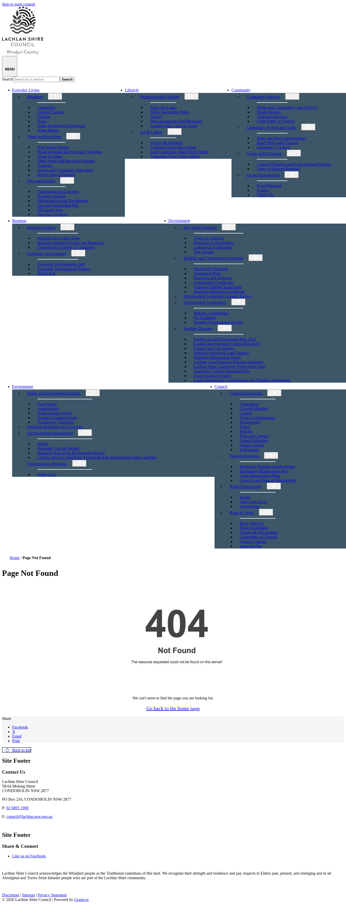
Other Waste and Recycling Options (66, 161)
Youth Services (269, 112)
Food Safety (47, 404)
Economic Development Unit (60, 264)
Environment (22, 386)
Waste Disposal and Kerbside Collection (69, 152)
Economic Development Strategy (63, 269)
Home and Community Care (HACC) (287, 107)
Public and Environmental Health (54, 393)
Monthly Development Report (218, 322)
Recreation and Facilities (159, 97)
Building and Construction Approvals (213, 258)
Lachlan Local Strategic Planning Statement (229, 362)
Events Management (263, 175)
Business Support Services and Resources (70, 243)
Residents (35, 97)
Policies (246, 431)
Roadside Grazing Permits (58, 448)
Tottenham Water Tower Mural (175, 156)
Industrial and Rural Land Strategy (221, 353)
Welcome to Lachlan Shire (58, 238)
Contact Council (50, 112)
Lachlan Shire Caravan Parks (173, 126)
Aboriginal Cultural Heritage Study (222, 371)
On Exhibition (205, 318)
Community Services (263, 97)
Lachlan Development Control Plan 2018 (227, 344)
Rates (41, 121)
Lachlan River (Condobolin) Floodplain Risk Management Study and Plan (97, 457)
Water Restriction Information (61, 126)
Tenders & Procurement (259, 532)
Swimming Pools (207, 273)
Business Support (41, 227)
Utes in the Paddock (166, 143)
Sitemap (28, 895)
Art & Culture (151, 132)
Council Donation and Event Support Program (294, 164)
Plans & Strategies (244, 456)
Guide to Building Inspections (218, 287)
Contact (263, 190)
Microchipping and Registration (62, 201)
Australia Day (251, 546)
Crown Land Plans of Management (268, 480)
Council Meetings (254, 408)
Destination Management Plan (264, 471)
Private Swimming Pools (57, 418)
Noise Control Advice (54, 413)
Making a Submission (211, 313)
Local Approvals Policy (213, 376)
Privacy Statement (52, 895)
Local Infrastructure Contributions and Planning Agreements (242, 380)
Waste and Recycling (44, 136)
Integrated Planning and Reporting (267, 466)
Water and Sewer (253, 502)
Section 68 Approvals (211, 269)
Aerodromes (250, 506)
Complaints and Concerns (58, 191)
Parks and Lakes (163, 107)
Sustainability (48, 408)
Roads (245, 497)
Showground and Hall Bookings (176, 121)
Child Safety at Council (275, 121)
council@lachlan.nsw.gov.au (29, 816)
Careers (246, 413)
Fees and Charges (254, 436)
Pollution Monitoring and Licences (55, 427)
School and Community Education (65, 170)
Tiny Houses (204, 252)
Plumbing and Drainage (213, 278)
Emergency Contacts (273, 147)
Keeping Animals (51, 196)
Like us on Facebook (29, 856)
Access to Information (257, 418)
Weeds (42, 444)
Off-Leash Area (50, 210)
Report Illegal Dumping (56, 174)
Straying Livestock (52, 214)
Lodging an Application (213, 247)
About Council (252, 445)
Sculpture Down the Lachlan (173, 147)
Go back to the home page (173, 708)
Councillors (249, 404)
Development (179, 221)
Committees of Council (258, 537)
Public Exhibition (254, 528)
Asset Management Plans (260, 476)
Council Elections (254, 440)
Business (19, 221)
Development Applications (205, 302)
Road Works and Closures (278, 143)
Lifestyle (132, 90)
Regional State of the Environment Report (71, 453)
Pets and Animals (41, 181)
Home (15, 558)
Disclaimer (10, 895)
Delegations (249, 449)
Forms (245, 427)
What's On (265, 195)
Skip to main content (18, 4)
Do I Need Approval (200, 227)
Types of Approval (209, 238)
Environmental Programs (47, 464)
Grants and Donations (264, 153)
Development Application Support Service (217, 296)
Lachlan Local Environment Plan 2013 (225, 339)
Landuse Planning (198, 328)
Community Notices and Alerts (271, 127)
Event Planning (269, 186)
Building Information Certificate (219, 291)
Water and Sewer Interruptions (281, 138)
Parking (43, 116)
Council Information (246, 393)
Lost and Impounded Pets (57, 205)
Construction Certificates (213, 282)
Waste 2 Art (46, 474)
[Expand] (47, 89)
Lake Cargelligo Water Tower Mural (179, 152)
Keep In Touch (242, 512)
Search (7, 79)
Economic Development (46, 253)
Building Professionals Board (217, 357)
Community (241, 90)
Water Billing (48, 130)
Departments (250, 422)
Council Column (253, 541)
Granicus (81, 899)
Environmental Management (50, 433)
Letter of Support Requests (278, 169)
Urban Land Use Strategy (214, 348)
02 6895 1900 (17, 808)
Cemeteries (46, 107)
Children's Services (272, 116)
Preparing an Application (214, 243)
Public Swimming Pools (169, 112)
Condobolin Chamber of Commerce (66, 247)
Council (221, 386)
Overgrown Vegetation (55, 422)
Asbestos (44, 165)
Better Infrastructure (246, 486)
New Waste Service (53, 147)
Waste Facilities (49, 156)
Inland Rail (46, 273)
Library (156, 116)
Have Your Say (252, 523)
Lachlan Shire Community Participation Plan (229, 366)
